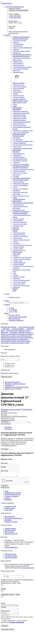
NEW (27, 343)
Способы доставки (11, 556)
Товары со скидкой (11, 522)
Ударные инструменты (17, 341)
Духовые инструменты (25, 337)
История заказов (10, 530)
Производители (10, 516)
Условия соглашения (11, 496)
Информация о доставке (13, 492)
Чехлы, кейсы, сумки (14, 336)
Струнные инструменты (17, 343)
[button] (7, 294)
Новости (7, 498)
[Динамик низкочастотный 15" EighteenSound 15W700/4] (17, 411)
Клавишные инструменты (18, 334)
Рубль (13, 311)
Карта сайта (9, 510)
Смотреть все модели (8, 420)
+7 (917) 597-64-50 (15, 16)
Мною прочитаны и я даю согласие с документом (14, 621)
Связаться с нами (10, 506)
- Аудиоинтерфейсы (17, 329)
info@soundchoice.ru (11, 547)
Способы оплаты (10, 554)
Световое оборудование (9, 339)
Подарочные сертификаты (13, 518)
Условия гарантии (28, 568)
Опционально (5, 611)
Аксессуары (5, 343)
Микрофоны (25, 336)
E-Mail (3, 603)
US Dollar (13, 310)
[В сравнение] (30, 422)
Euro (11, 308)
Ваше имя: (4, 463)
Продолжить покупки (8, 594)
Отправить (5, 485)
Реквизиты (8, 499)
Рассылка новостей (11, 534)
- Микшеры (5, 329)
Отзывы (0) (8, 429)
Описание (8, 427)
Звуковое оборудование (8, 327)
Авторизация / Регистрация (18, 317)
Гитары (28, 341)
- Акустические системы (25, 327)
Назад (3, 589)
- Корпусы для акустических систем (17, 330)
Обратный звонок (7, 376)
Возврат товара (10, 508)
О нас (6, 491)
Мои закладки (9, 532)
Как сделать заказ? (11, 557)
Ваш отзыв (4, 471)
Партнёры (8, 520)
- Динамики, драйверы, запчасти (19, 332)
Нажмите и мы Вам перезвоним (18, 10)
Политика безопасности (13, 494)
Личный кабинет (10, 528)
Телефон (3, 607)
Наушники (14, 337)
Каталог (7, 35)
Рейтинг (3, 467)
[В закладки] (28, 422)
